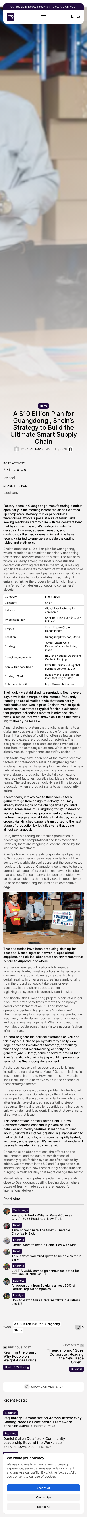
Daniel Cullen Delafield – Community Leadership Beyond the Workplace (34, 1440)
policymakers (46, 1041)
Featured (11, 1433)
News (43, 405)
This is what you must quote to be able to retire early (46, 1257)
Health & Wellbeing (17, 1367)
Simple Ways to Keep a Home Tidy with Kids (44, 1245)
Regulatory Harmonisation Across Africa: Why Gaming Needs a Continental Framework (42, 1420)
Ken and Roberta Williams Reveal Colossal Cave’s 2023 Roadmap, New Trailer (42, 1216)
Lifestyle (18, 1239)
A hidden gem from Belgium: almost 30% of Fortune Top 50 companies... (43, 1287)
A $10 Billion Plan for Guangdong (37, 1324)
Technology (20, 1210)
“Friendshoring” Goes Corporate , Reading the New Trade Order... (65, 1356)
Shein (18, 1330)
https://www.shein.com (59, 684)
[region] (43, 1483)
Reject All (43, 1506)
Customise (43, 1497)
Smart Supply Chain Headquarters (57, 629)
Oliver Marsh (18, 1426)
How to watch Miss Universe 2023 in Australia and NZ (46, 1301)
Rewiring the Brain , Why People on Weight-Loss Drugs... (21, 1356)
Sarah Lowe (34, 449)
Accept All (43, 1488)
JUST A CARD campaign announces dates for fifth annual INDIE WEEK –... (45, 1272)
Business (18, 1280)
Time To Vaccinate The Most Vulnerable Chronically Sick (41, 1231)
